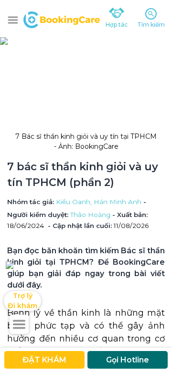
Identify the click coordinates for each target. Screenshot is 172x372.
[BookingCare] (61, 18)
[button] (13, 20)
